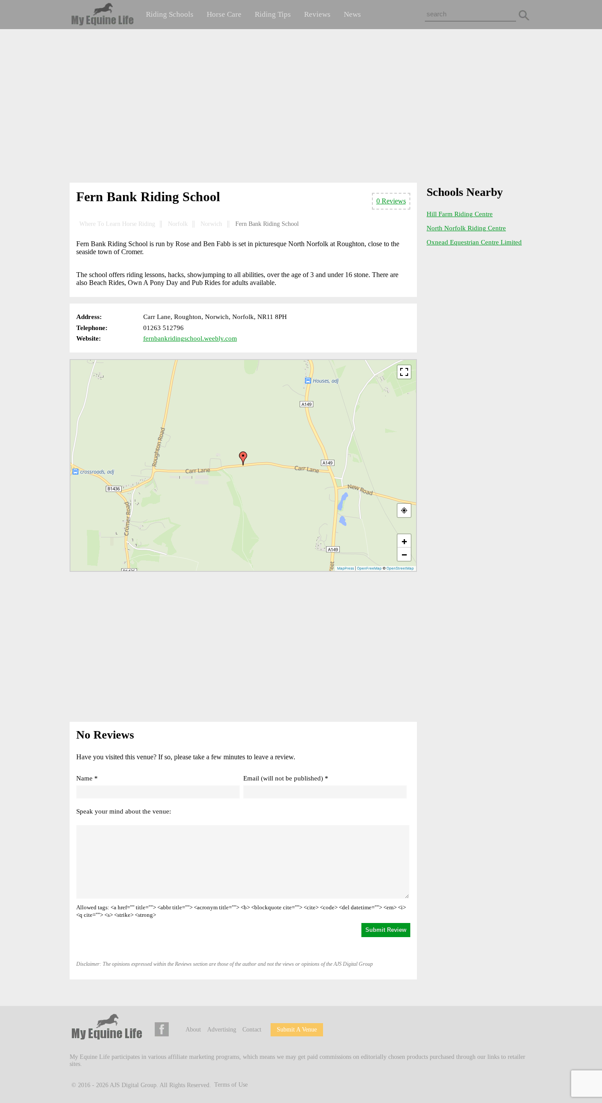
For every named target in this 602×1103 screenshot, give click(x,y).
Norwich (211, 224)
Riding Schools (169, 14)
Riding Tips (273, 14)
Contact (251, 1029)
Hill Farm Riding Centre (460, 214)
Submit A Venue (297, 1029)
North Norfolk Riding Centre (466, 228)
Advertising (221, 1029)
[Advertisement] (301, 107)
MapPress (345, 568)
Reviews (317, 14)
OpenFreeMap (369, 568)
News (352, 14)
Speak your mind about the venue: (123, 811)
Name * (87, 778)
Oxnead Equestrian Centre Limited (474, 242)
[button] (243, 458)
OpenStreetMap (400, 568)
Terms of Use (231, 1084)
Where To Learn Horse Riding (117, 224)
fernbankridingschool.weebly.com (190, 338)
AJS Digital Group (133, 1084)
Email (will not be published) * (285, 778)
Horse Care (224, 14)
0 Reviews (391, 201)
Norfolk (178, 224)
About (193, 1029)
